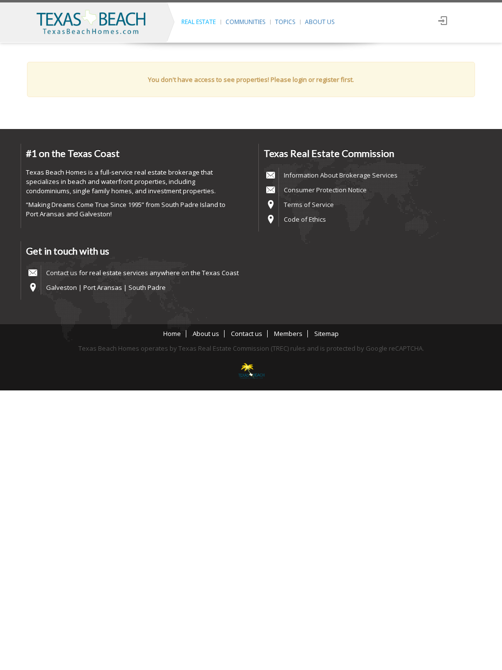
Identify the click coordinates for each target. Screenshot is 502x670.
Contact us (61, 272)
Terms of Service (309, 204)
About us (319, 22)
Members (288, 333)
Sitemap (326, 333)
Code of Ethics (305, 219)
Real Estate (198, 22)
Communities (245, 22)
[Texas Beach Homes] (251, 372)
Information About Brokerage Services (341, 175)
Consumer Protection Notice (325, 189)
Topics (285, 22)
